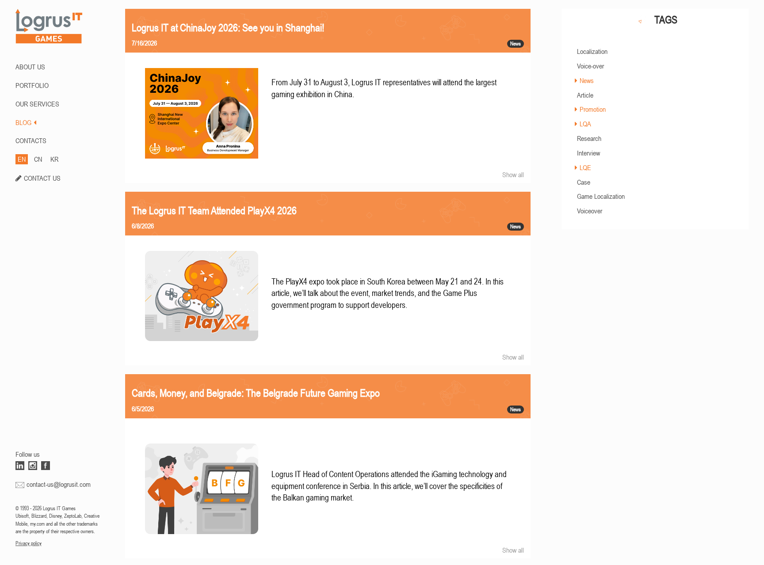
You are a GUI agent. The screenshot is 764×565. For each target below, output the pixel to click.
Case (583, 182)
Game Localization (601, 196)
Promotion (593, 109)
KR (54, 159)
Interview (588, 153)
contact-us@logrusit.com (59, 484)
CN (38, 159)
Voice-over (590, 66)
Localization (592, 51)
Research (589, 138)
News (587, 80)
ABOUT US (30, 67)
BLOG (23, 122)
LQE (585, 167)
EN (22, 159)
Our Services (37, 104)
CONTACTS (30, 140)
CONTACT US (42, 178)
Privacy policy (28, 543)
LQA (585, 124)
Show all (513, 174)
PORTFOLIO (32, 85)
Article (585, 95)
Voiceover (589, 211)
